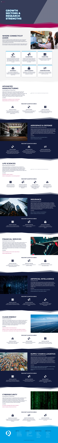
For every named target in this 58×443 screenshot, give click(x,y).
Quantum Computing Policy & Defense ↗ (36, 138)
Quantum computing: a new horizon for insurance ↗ (38, 213)
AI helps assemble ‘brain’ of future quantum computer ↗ (39, 291)
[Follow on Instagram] (47, 436)
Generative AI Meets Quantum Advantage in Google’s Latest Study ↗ (40, 289)
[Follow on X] (49, 436)
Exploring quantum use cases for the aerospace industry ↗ (39, 137)
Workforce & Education (29, 435)
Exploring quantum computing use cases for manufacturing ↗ (11, 99)
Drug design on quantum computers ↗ (7, 174)
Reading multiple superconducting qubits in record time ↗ (10, 100)
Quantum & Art (38, 437)
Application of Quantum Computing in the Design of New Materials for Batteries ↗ (14, 329)
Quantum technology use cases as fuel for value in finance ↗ (11, 251)
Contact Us (47, 433)
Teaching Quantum (39, 435)
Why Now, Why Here (19, 435)
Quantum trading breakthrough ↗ (7, 253)
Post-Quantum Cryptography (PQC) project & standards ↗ (10, 405)
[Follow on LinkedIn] (46, 436)
